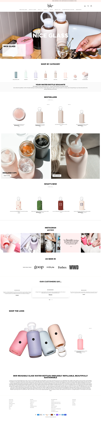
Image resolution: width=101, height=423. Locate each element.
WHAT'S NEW (11, 399)
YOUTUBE (73, 403)
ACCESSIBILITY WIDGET (54, 411)
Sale (39, 9)
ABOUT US (31, 403)
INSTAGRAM (74, 399)
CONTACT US (32, 402)
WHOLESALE (32, 407)
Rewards (78, 9)
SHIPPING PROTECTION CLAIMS (56, 403)
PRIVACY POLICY (53, 407)
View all (50, 99)
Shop (45, 9)
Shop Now (7, 175)
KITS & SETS (11, 402)
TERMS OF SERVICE (54, 406)
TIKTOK (73, 402)
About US (57, 9)
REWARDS (31, 399)
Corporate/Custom (68, 9)
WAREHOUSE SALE (12, 403)
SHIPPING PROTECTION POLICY (55, 402)
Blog (51, 9)
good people (45, 389)
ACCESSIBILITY (53, 410)
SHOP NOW (57, 175)
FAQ (9, 407)
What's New (32, 9)
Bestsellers (23, 9)
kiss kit (13, 385)
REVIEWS (10, 406)
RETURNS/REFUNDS (54, 399)
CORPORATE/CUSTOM (33, 406)
